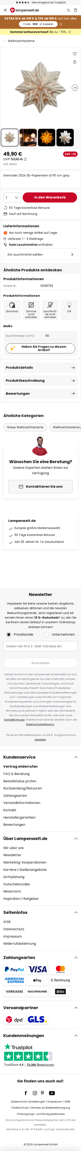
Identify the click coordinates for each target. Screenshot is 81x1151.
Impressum (12, 936)
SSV (38, 24)
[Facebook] (28, 1093)
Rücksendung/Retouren (22, 788)
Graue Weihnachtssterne (25, 427)
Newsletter (12, 855)
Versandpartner (20, 1008)
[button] (9, 137)
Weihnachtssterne (21, 41)
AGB (6, 921)
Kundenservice (19, 757)
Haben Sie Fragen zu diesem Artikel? (44, 348)
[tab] (40, 790)
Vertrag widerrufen (20, 766)
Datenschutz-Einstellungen (28, 1101)
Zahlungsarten (15, 795)
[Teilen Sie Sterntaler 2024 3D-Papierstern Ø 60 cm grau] (75, 62)
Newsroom (12, 891)
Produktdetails (19, 367)
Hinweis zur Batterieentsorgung (50, 1107)
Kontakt (9, 810)
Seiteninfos (15, 912)
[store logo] (27, 10)
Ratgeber (31, 898)
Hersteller (40, 739)
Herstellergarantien (19, 817)
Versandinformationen (21, 802)
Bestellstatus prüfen (19, 781)
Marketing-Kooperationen (24, 862)
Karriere (10, 869)
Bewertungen (18, 393)
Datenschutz (13, 929)
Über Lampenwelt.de (25, 838)
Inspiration (12, 898)
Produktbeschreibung (25, 380)
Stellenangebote (33, 869)
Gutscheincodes (16, 884)
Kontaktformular (14, 719)
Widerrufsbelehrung (19, 943)
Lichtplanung (13, 876)
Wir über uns (13, 847)
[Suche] (68, 10)
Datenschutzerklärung (40, 724)
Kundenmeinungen (23, 1036)
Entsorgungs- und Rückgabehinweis (41, 1114)
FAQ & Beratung (16, 773)
